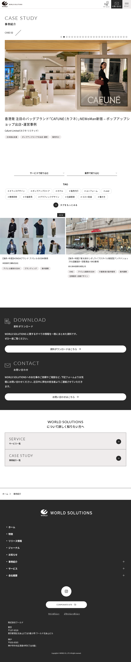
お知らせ (12, 554)
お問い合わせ (116, 6)
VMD (71, 271)
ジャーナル (14, 547)
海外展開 (45, 268)
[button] (61, 37)
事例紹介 (12, 561)
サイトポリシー (53, 614)
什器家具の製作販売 (107, 271)
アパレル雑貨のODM (12, 268)
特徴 (10, 534)
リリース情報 (15, 541)
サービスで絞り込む (39, 173)
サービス (106, 7)
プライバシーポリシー (72, 614)
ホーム (5, 494)
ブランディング (31, 268)
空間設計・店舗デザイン (78, 276)
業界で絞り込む (92, 173)
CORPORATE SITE (64, 604)
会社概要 (12, 575)
